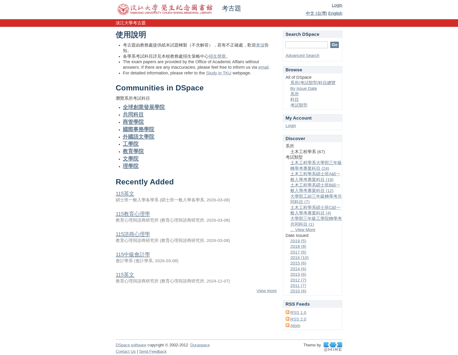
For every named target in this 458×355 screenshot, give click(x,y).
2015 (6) (298, 263)
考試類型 (298, 105)
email (263, 67)
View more (266, 290)
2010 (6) (298, 291)
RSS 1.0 (298, 312)
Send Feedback (153, 351)
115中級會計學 (133, 254)
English (335, 13)
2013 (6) (298, 274)
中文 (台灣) (316, 13)
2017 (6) (298, 252)
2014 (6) (298, 268)
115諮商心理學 (133, 234)
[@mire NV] (332, 347)
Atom (295, 325)
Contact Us (126, 351)
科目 (294, 99)
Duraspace (200, 345)
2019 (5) (298, 241)
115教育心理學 (133, 214)
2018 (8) (298, 246)
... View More (302, 229)
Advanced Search (302, 55)
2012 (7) (298, 280)
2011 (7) (298, 285)
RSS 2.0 (298, 319)
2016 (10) (299, 257)
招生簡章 (217, 56)
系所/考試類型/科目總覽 (313, 82)
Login (337, 5)
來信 (260, 45)
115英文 (125, 194)
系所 (294, 94)
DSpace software (131, 345)
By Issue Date (303, 88)
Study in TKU (218, 73)
